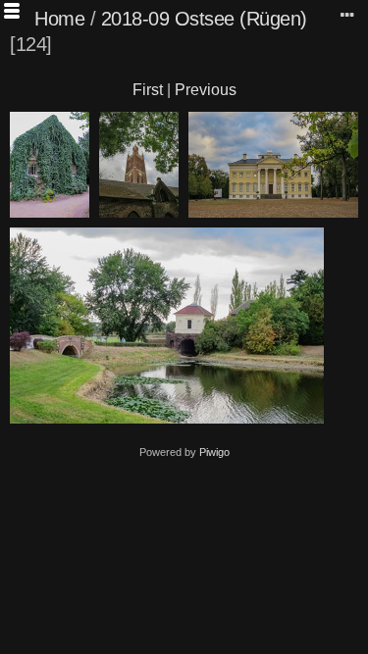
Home (59, 18)
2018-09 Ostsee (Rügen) (204, 18)
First (147, 89)
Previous (206, 89)
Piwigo (214, 452)
